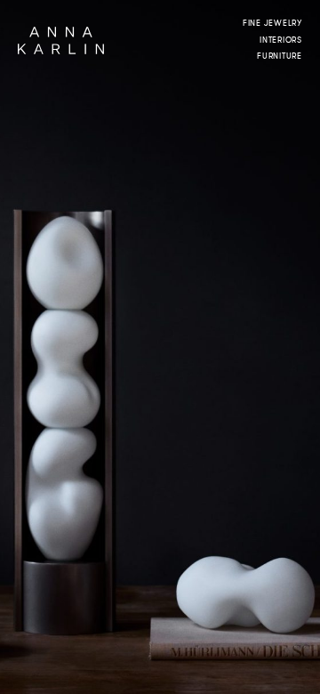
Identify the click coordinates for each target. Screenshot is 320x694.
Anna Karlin (61, 40)
